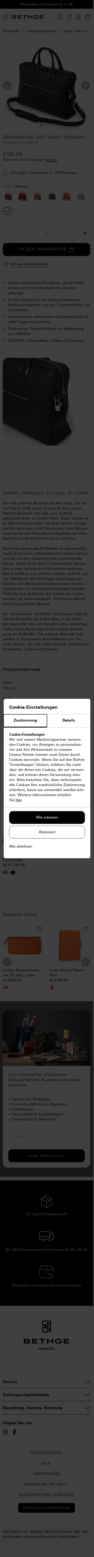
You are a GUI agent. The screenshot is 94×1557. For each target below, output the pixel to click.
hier (19, 800)
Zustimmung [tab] (25, 720)
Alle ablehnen (20, 846)
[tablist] (47, 721)
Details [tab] (69, 720)
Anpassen (47, 832)
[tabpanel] (47, 767)
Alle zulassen (47, 817)
